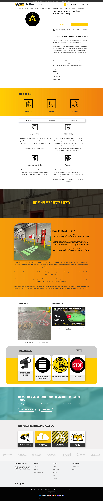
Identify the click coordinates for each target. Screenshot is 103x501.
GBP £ (50, 492)
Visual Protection (34, 8)
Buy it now (80, 24)
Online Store (36, 466)
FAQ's (54, 475)
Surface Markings (37, 469)
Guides (54, 473)
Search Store (56, 489)
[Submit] (65, 4)
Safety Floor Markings (45, 8)
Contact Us (55, 480)
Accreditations (74, 467)
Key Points (29, 120)
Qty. (53, 18)
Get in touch (81, 8)
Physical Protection (23, 8)
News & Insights (56, 469)
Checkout (83, 4)
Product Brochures (56, 470)
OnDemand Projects (75, 466)
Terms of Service (64, 489)
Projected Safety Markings (38, 467)
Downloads (51, 121)
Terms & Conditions (32, 489)
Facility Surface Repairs (58, 8)
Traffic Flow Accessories (70, 8)
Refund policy (71, 489)
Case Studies (74, 121)
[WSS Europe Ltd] (24, 4)
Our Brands (55, 467)
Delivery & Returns (48, 489)
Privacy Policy (40, 489)
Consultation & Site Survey (58, 476)
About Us (54, 466)
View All (78, 350)
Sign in (68, 4)
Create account (75, 4)
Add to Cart (61, 24)
